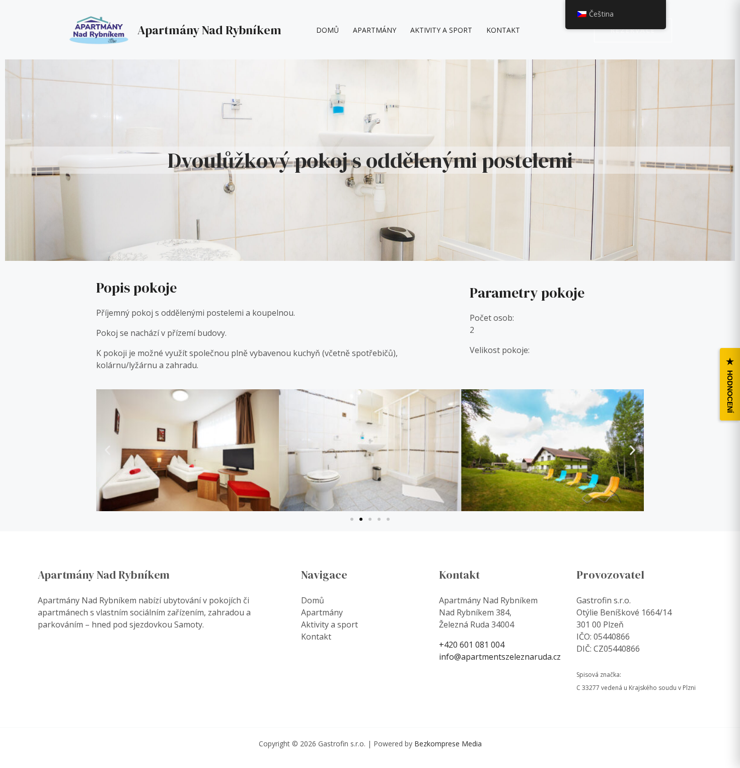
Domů (327, 30)
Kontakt (503, 30)
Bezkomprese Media (448, 743)
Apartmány (374, 30)
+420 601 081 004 (471, 644)
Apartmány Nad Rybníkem (209, 30)
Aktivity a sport (441, 30)
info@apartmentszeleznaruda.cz (500, 656)
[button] (633, 30)
